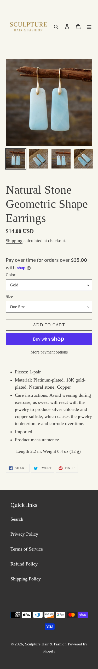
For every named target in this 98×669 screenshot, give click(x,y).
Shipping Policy (25, 578)
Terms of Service (26, 549)
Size (9, 296)
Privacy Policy (24, 534)
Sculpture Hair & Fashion (46, 644)
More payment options (49, 352)
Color (10, 275)
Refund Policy (24, 564)
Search (16, 519)
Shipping (14, 240)
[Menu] (89, 26)
